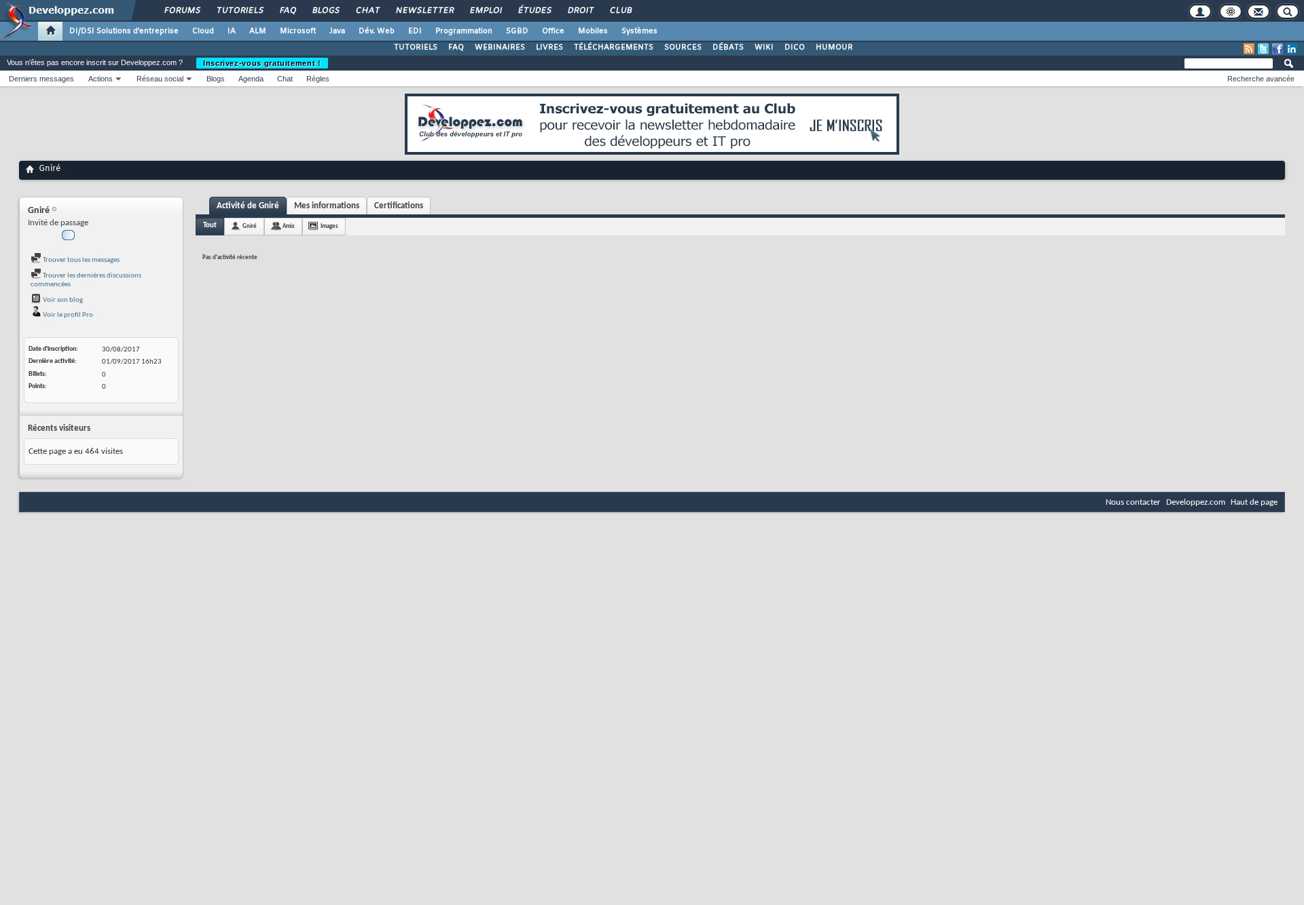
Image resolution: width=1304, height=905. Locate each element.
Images (329, 226)
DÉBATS (728, 47)
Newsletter (424, 10)
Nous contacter (1133, 502)
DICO (794, 47)
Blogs (325, 10)
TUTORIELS (415, 47)
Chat (367, 10)
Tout (210, 225)
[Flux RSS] (1249, 48)
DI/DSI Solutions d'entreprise (124, 31)
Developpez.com (1195, 502)
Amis (289, 226)
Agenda (251, 79)
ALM (257, 31)
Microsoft (298, 31)
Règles (317, 79)
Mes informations (326, 205)
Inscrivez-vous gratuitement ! (262, 63)
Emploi (485, 10)
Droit (580, 10)
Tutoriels (239, 10)
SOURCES (683, 47)
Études (534, 10)
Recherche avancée (1260, 79)
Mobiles (593, 31)
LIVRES (549, 47)
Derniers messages (41, 79)
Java (337, 31)
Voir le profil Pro (67, 315)
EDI (415, 31)
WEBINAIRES (500, 47)
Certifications (398, 205)
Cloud (203, 31)
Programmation (463, 31)
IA (232, 31)
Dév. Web (377, 31)
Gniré (249, 226)
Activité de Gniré (248, 205)
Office (553, 31)
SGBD (517, 31)
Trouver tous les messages (80, 260)
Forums (181, 10)
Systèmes (639, 31)
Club (620, 10)
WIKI (764, 47)
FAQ (287, 10)
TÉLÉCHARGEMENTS (613, 47)
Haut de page (1254, 502)
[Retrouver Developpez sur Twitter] (1263, 48)
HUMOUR (834, 47)
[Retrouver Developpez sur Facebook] (1277, 48)
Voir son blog (62, 300)
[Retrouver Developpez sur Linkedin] (1291, 48)
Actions (100, 79)
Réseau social (160, 79)
